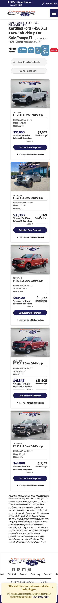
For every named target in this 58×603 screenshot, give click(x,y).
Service (23, 574)
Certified (12, 574)
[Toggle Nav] (54, 13)
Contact (47, 574)
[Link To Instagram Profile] (29, 569)
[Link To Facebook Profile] (13, 569)
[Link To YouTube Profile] (24, 569)
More (29, 141)
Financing (35, 574)
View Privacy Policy (40, 597)
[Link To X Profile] (18, 569)
